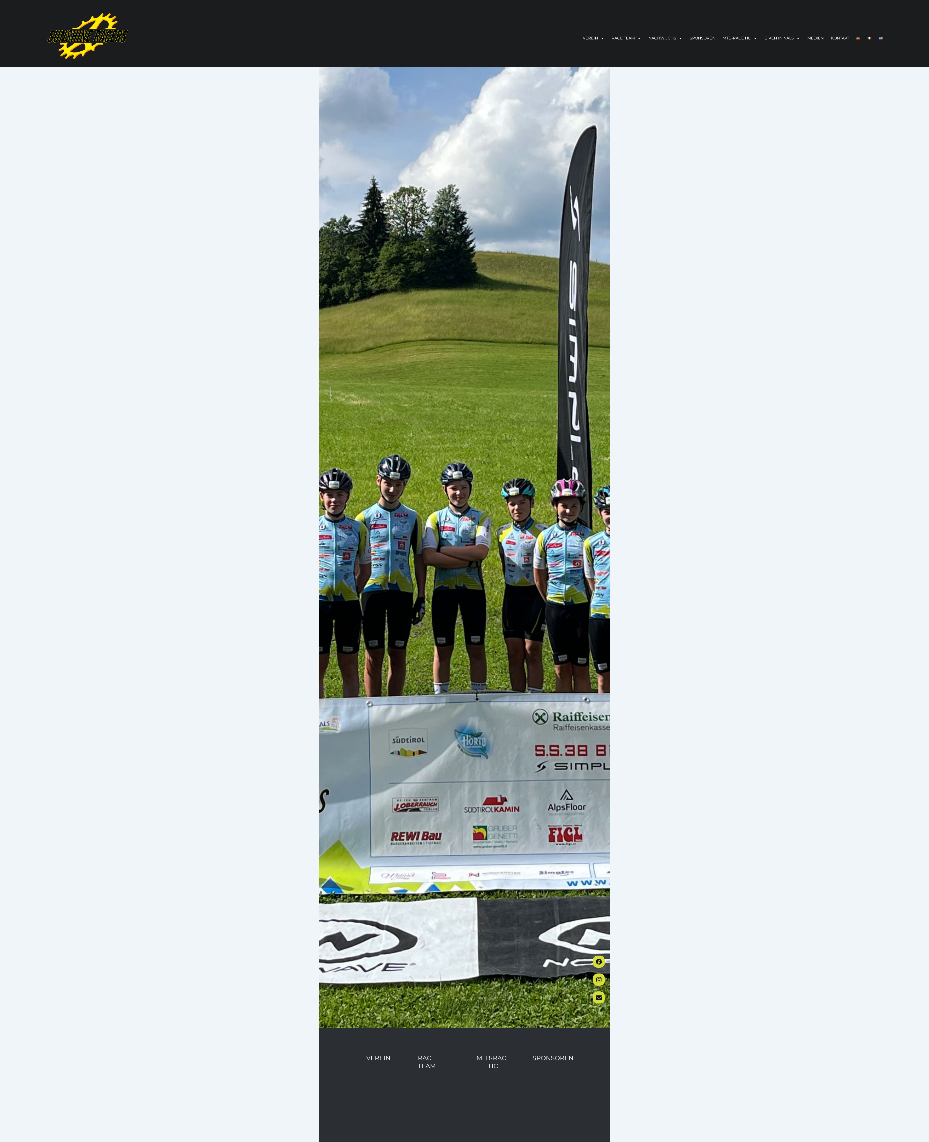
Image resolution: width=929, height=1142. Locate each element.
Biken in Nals (779, 38)
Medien (815, 38)
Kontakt (840, 38)
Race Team (623, 38)
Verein (590, 38)
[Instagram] (599, 979)
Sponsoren (702, 38)
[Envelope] (599, 997)
